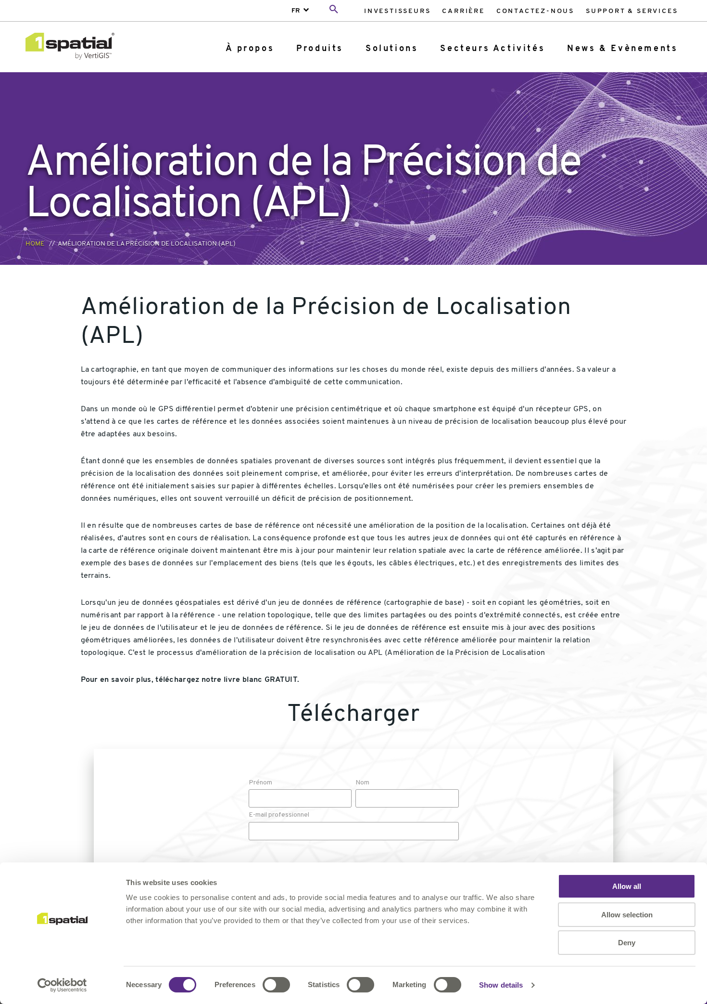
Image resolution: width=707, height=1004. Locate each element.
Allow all (626, 886)
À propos (250, 49)
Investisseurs (397, 11)
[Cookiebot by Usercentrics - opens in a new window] (62, 985)
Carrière (463, 11)
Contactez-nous (535, 11)
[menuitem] (397, 10)
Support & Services (632, 11)
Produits (319, 49)
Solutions (392, 49)
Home (34, 244)
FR (295, 10)
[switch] (276, 984)
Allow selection (627, 915)
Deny (626, 943)
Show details (501, 985)
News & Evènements (622, 49)
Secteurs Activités (492, 49)
